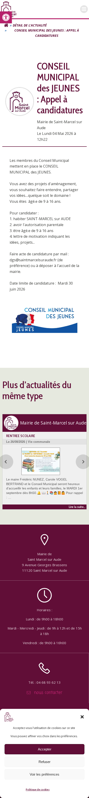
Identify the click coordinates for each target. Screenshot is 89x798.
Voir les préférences (44, 774)
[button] (6, 17)
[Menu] (84, 9)
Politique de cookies (38, 789)
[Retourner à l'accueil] (6, 25)
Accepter (44, 749)
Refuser (44, 762)
